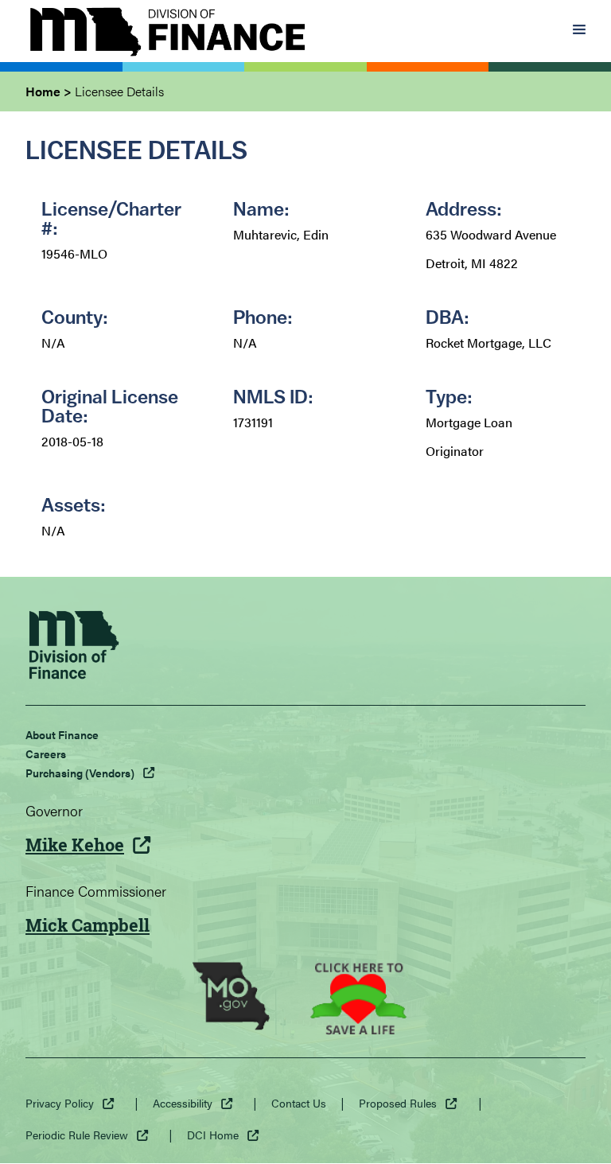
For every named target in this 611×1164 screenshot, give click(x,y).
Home (42, 91)
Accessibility (182, 1103)
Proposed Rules (398, 1103)
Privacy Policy (59, 1103)
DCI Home (213, 1135)
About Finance (62, 734)
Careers (45, 753)
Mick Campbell (87, 925)
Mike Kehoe (74, 845)
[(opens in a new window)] (231, 998)
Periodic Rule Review (76, 1135)
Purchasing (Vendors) (79, 773)
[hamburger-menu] (579, 31)
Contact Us (298, 1103)
